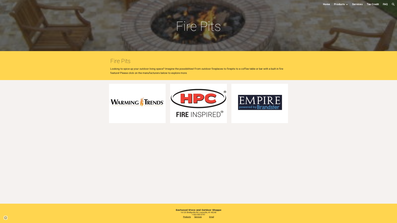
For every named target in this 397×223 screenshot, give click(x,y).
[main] (198, 26)
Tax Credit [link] (373, 4)
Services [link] (357, 4)
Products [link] (339, 4)
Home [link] (326, 4)
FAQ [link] (385, 4)
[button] (393, 4)
